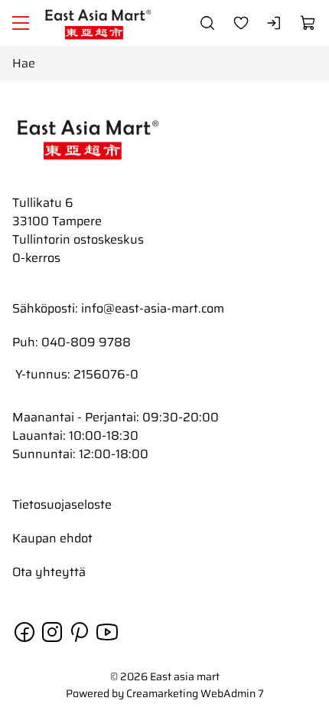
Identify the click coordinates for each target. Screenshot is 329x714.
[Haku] (207, 23)
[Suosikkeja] (241, 23)
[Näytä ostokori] (308, 23)
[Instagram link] (53, 640)
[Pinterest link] (81, 640)
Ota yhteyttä (49, 571)
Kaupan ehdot (52, 538)
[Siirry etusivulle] (98, 23)
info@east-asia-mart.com (152, 308)
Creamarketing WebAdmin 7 (195, 693)
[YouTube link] (107, 640)
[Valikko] (20, 23)
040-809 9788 (86, 342)
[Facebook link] (26, 640)
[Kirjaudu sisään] (275, 23)
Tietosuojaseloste (62, 504)
